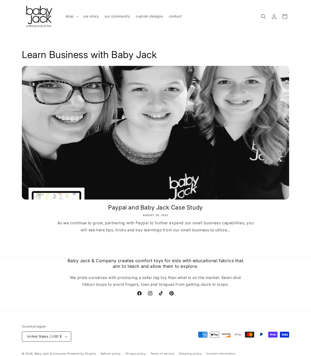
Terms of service (162, 353)
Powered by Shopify (81, 353)
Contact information (220, 353)
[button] (71, 16)
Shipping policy (190, 353)
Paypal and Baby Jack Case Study (155, 207)
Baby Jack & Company (50, 353)
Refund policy (111, 353)
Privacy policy (136, 353)
